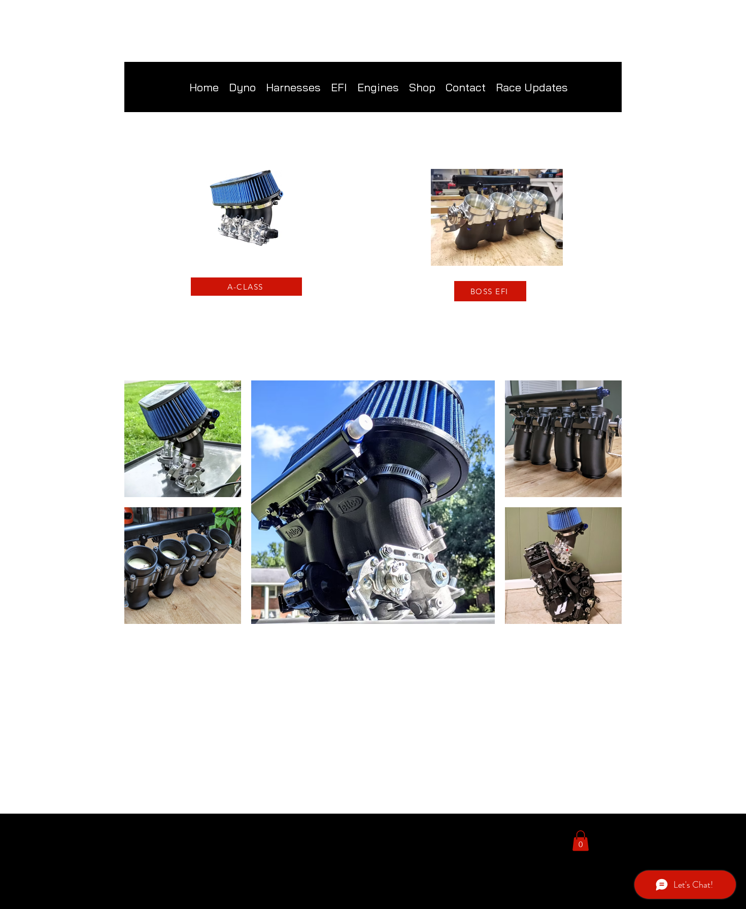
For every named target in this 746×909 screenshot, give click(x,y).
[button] (422, 87)
